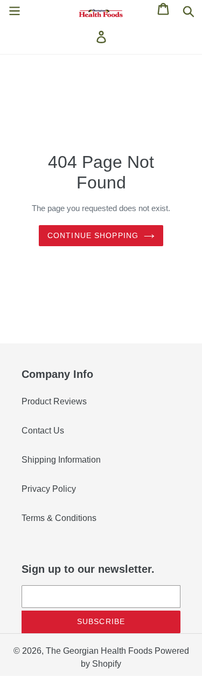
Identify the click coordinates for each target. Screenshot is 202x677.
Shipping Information (61, 459)
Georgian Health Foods (107, 650)
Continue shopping (92, 235)
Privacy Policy (49, 488)
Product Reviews (54, 401)
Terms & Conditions (59, 518)
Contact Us (43, 430)
